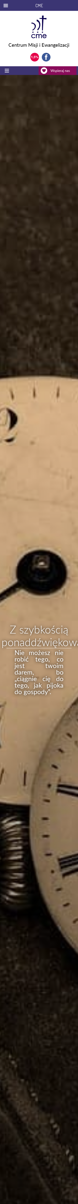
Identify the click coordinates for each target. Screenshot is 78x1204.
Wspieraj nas (60, 70)
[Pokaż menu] (7, 70)
